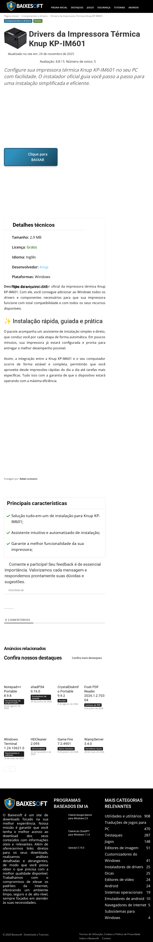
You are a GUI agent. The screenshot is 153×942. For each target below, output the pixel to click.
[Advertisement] (77, 117)
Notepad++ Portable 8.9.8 (12, 691)
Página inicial (11, 16)
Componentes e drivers (35, 16)
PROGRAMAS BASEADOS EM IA (71, 803)
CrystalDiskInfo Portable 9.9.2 (68, 691)
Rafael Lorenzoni (28, 478)
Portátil (62, 700)
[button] (145, 7)
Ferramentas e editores (12, 754)
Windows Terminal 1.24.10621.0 (14, 743)
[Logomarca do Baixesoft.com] (24, 6)
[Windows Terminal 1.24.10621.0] (13, 725)
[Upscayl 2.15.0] (60, 852)
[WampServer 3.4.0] (93, 725)
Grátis (37, 20)
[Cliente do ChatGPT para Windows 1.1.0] (60, 835)
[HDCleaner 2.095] (40, 725)
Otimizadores (38, 748)
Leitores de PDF (92, 705)
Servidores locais (93, 748)
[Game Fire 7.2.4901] (67, 725)
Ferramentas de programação (13, 701)
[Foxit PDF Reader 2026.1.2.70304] (93, 673)
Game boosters (66, 748)
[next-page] (12, 769)
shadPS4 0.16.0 (37, 689)
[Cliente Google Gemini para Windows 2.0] (60, 819)
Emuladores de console (39, 697)
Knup (44, 267)
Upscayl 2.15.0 (76, 847)
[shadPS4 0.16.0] (40, 673)
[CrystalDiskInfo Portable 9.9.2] (67, 673)
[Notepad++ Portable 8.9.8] (13, 673)
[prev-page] (6, 769)
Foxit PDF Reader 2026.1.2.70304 (94, 693)
